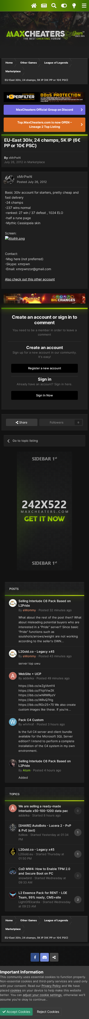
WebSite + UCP (29, 674)
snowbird (25, 878)
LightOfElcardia (29, 902)
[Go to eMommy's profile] (13, 603)
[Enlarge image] (15, 238)
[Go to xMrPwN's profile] (9, 179)
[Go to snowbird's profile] (13, 871)
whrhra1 (28, 724)
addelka (28, 678)
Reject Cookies (47, 1012)
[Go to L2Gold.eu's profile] (13, 851)
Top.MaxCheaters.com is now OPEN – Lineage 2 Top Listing (44, 125)
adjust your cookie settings (42, 995)
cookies (15, 990)
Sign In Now (44, 395)
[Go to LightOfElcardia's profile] (13, 895)
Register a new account (44, 368)
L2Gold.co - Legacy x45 (36, 651)
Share (22, 422)
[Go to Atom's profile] (13, 763)
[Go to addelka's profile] (13, 676)
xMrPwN (15, 157)
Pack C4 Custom (31, 720)
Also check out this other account (30, 279)
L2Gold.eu (25, 854)
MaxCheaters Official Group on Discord (44, 109)
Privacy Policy (51, 986)
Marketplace (36, 162)
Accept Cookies (18, 1012)
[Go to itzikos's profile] (13, 828)
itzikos (23, 835)
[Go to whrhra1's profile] (13, 722)
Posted (32, 182)
